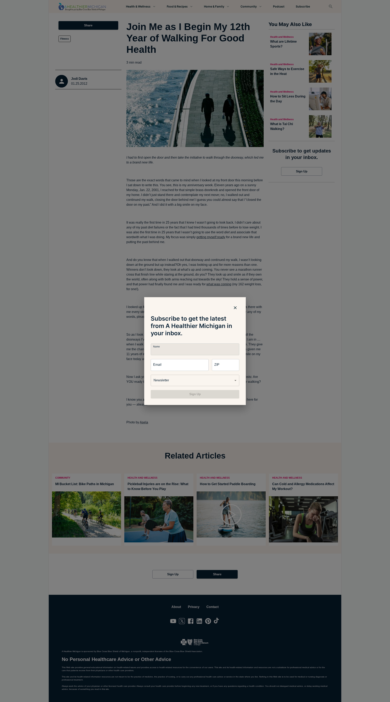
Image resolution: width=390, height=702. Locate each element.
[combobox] (195, 380)
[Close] (235, 308)
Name (156, 346)
